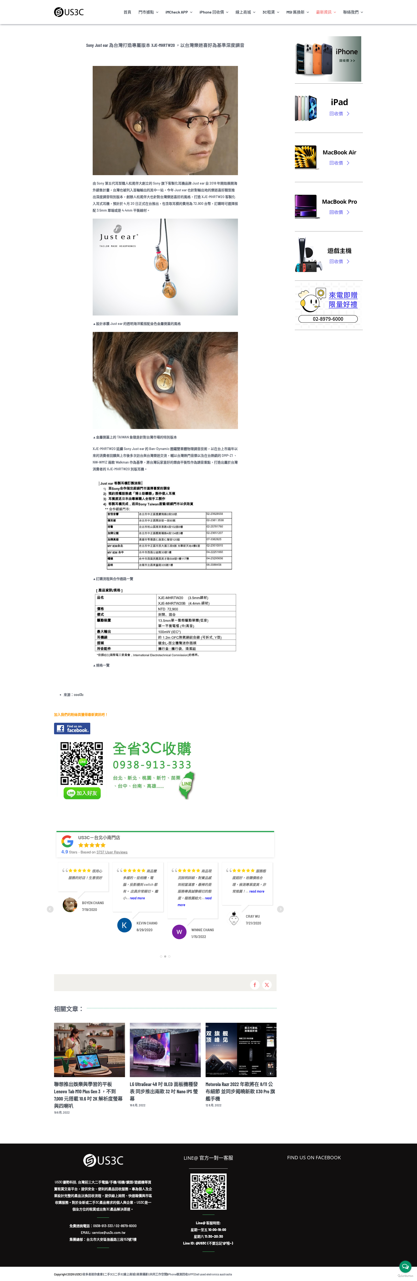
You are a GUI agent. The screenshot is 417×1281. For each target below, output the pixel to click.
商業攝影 (142, 1267)
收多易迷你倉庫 (93, 1267)
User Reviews (112, 851)
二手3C (108, 1267)
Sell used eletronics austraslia (213, 1267)
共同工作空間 (158, 1267)
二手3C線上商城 (125, 1267)
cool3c (78, 695)
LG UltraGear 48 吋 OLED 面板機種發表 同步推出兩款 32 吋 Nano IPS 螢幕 (88, 1091)
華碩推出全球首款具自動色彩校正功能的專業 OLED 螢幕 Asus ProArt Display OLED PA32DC (241, 1091)
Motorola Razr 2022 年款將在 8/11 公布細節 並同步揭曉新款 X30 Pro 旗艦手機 (164, 1091)
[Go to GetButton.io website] (405, 1276)
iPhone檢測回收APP (180, 1267)
